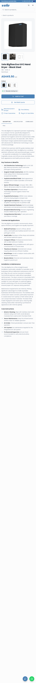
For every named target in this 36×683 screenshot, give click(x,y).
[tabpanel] (18, 233)
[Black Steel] (3, 85)
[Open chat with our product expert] (25, 678)
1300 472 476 (27, 1)
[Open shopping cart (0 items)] (28, 5)
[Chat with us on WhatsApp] (31, 678)
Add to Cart (19, 96)
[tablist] (18, 124)
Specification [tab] (18, 121)
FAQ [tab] (4, 125)
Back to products (8, 15)
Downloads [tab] (29, 121)
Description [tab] (6, 121)
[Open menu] (33, 5)
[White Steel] (15, 85)
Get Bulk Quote (19, 102)
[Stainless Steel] (9, 85)
